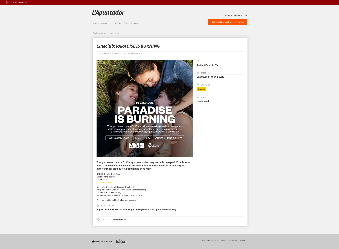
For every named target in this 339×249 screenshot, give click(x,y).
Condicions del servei (210, 240)
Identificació (239, 15)
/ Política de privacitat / (228, 240)
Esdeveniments (100, 23)
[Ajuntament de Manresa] (104, 241)
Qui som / (243, 240)
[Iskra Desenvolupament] (122, 241)
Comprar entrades (104, 182)
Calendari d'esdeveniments (125, 23)
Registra (228, 15)
